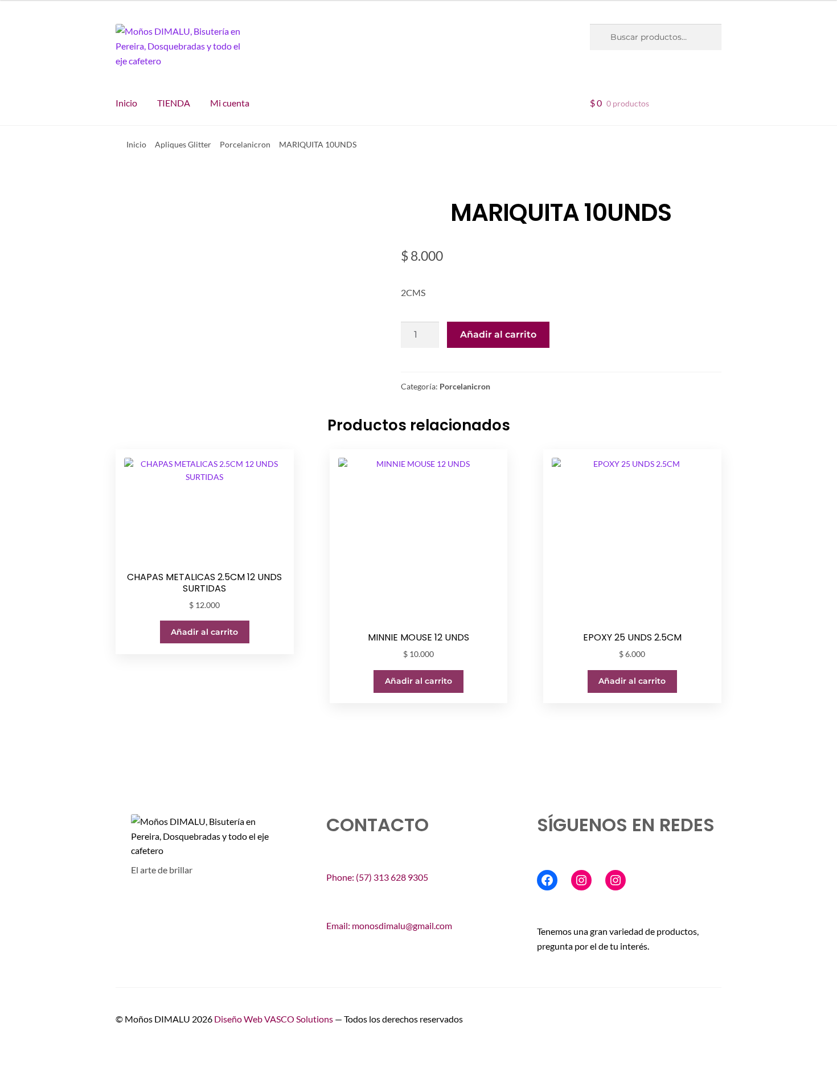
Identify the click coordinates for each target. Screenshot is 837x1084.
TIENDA (173, 102)
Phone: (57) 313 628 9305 (377, 877)
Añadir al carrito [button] (204, 632)
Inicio (126, 102)
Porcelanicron (245, 144)
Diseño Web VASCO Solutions (274, 1018)
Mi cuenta (229, 102)
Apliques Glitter (183, 144)
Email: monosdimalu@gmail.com (389, 925)
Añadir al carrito (498, 334)
